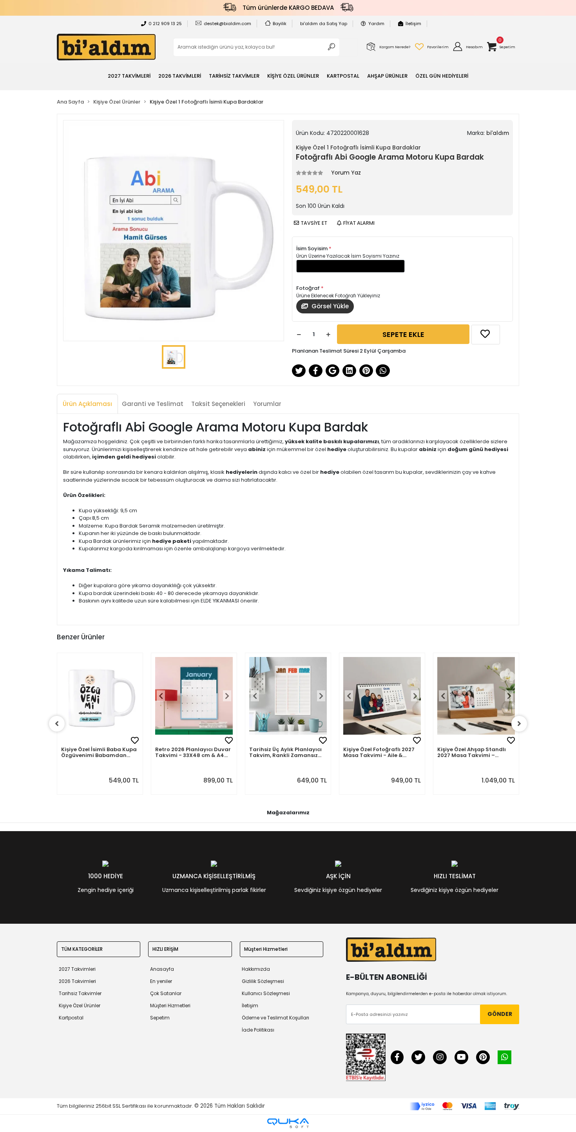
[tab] (87, 404)
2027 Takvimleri (77, 969)
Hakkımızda (256, 969)
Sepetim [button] (160, 1017)
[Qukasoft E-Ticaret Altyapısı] (288, 1123)
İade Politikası (258, 1029)
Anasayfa (162, 969)
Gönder (499, 1014)
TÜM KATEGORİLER (82, 949)
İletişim (413, 23)
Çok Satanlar (165, 993)
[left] (57, 723)
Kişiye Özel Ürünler (79, 1005)
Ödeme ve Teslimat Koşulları (275, 1017)
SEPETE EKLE (403, 334)
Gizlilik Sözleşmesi (263, 981)
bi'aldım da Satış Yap (323, 23)
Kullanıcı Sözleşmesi (266, 993)
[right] (519, 723)
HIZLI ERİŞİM (165, 949)
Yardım (376, 23)
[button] (467, 47)
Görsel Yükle (329, 306)
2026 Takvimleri (77, 981)
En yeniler (161, 981)
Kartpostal (71, 1017)
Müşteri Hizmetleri (170, 1005)
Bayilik (279, 23)
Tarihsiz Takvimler (80, 993)
